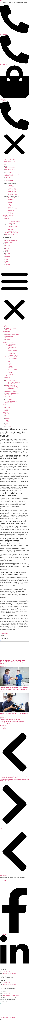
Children (7, 178)
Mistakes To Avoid (10, 169)
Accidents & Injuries (13, 194)
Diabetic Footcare (12, 188)
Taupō (7, 259)
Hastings (7, 256)
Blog (6, 250)
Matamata (8, 258)
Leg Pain (10, 205)
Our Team (7, 247)
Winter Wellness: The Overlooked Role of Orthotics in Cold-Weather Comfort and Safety (13, 662)
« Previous (2, 727)
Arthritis (10, 185)
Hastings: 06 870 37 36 (9, 161)
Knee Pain (10, 202)
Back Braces (11, 229)
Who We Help (6, 171)
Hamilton (7, 253)
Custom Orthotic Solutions (12, 232)
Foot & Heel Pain (12, 197)
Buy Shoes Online (9, 234)
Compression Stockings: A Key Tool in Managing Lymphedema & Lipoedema (12, 722)
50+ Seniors (8, 172)
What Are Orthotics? (10, 167)
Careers (7, 248)
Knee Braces (11, 228)
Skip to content (4, 0)
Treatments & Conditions (9, 182)
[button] (14, 130)
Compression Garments (14, 221)
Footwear (7, 216)
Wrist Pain (10, 207)
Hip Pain (10, 204)
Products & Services (8, 215)
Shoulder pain (11, 210)
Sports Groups (9, 175)
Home (4, 164)
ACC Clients (8, 239)
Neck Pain (10, 213)
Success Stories (9, 180)
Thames (7, 262)
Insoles (7, 218)
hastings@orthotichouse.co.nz (11, 995)
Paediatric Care (12, 191)
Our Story (7, 245)
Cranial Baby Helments (11, 231)
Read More (3, 666)
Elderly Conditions (12, 190)
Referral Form (8, 242)
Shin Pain (10, 201)
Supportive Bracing (13, 226)
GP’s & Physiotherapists (11, 240)
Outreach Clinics (7, 236)
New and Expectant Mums (12, 174)
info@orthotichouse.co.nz (10, 973)
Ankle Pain (10, 199)
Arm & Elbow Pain (12, 209)
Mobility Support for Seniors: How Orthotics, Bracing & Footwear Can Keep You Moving (14, 688)
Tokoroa (7, 264)
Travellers (7, 177)
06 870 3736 (7, 993)
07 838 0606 (7, 972)
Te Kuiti (7, 261)
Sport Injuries (11, 193)
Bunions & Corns (12, 186)
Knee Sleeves (11, 223)
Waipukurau (8, 266)
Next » (7, 727)
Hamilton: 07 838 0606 (9, 159)
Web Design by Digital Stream (7, 1017)
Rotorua (7, 255)
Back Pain (10, 212)
